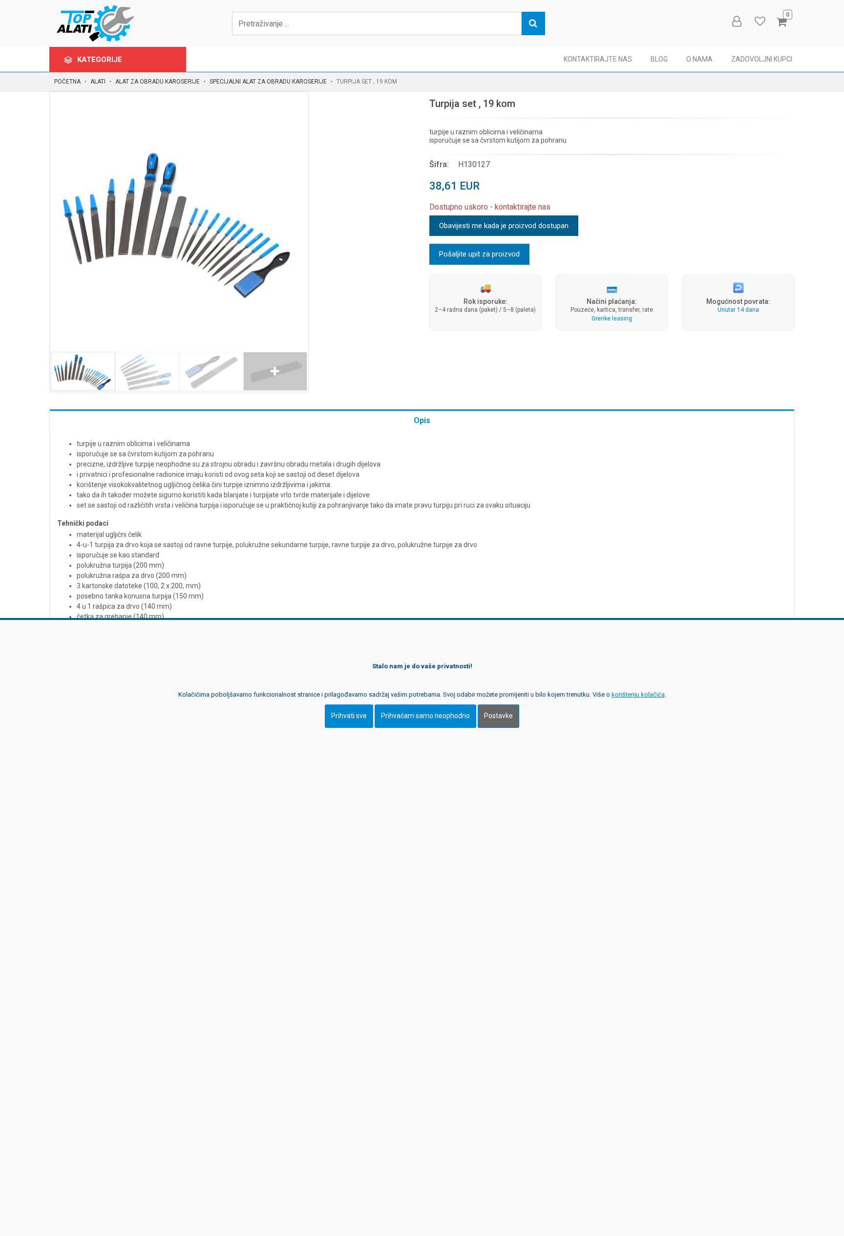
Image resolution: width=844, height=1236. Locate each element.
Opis (422, 420)
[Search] (533, 23)
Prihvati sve (349, 716)
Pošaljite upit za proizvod (479, 254)
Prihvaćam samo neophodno (425, 716)
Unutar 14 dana (738, 309)
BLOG (659, 59)
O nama (699, 59)
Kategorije (100, 59)
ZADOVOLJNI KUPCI (761, 59)
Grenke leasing (611, 318)
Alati (98, 81)
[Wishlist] (759, 21)
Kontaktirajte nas (598, 59)
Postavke (498, 716)
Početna (67, 81)
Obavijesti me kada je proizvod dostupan (504, 225)
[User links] (736, 21)
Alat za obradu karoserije (157, 81)
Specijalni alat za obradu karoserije (268, 81)
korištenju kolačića (638, 695)
